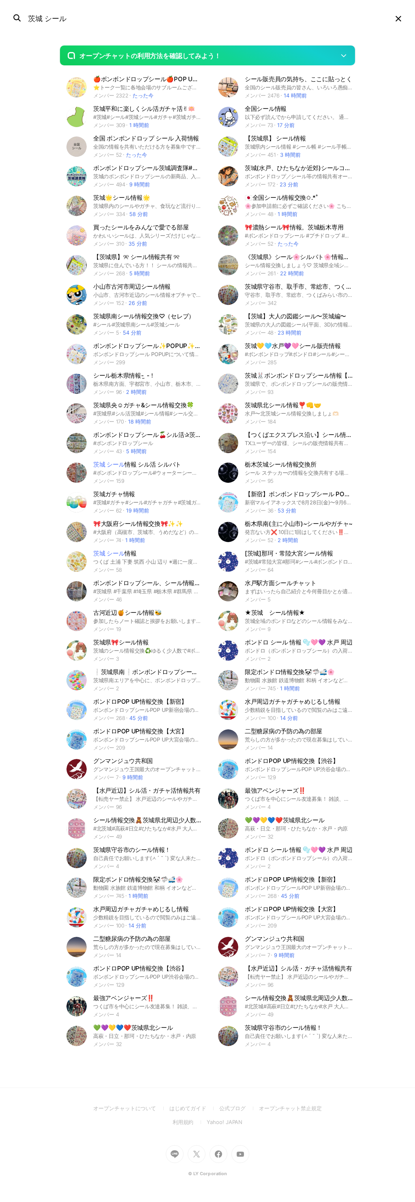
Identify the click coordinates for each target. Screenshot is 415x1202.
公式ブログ (239, 1108)
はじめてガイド (194, 1108)
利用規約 (190, 1122)
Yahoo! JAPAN (224, 1122)
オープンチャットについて (131, 1108)
